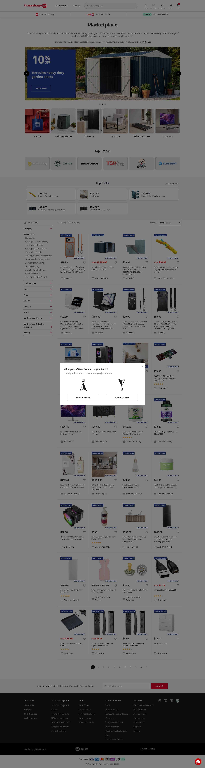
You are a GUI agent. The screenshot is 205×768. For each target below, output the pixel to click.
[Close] (142, 366)
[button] (198, 761)
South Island (122, 397)
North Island (83, 397)
